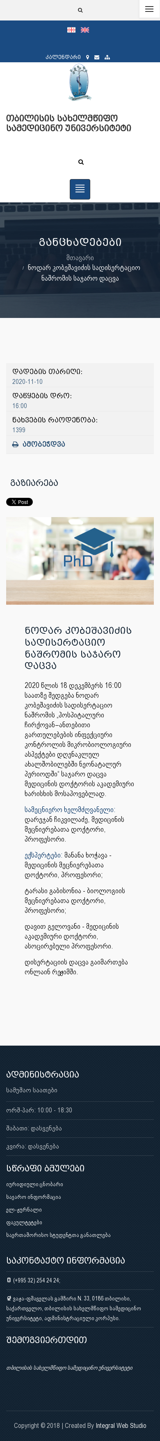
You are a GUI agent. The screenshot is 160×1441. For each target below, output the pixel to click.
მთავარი (80, 257)
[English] (87, 29)
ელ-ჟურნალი (24, 1209)
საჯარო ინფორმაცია (33, 1197)
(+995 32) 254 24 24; (36, 1280)
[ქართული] (74, 29)
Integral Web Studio (121, 1426)
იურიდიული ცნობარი (34, 1184)
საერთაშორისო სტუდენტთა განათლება (58, 1235)
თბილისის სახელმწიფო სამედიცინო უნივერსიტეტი (69, 1367)
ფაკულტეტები (24, 1222)
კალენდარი (63, 57)
